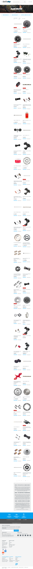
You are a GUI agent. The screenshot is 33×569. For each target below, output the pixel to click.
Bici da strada (11, 558)
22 (25, 480)
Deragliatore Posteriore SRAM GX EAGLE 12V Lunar (18, 59)
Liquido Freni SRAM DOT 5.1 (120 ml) (27, 120)
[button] (2, 2)
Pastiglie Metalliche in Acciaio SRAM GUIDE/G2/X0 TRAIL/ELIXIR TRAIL (18, 197)
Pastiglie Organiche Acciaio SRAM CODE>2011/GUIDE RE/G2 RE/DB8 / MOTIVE (18, 182)
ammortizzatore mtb (21, 504)
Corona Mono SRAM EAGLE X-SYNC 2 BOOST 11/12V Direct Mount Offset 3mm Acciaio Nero (26, 243)
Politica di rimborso (21, 567)
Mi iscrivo (16, 530)
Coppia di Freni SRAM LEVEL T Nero (17, 412)
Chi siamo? (3, 541)
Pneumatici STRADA (4, 561)
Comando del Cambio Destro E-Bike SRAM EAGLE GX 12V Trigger (27, 427)
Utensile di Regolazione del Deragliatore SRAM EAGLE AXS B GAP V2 (27, 321)
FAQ (9, 541)
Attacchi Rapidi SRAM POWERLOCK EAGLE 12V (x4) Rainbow (17, 458)
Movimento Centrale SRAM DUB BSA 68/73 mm (17, 151)
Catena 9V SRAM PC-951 (26, 366)
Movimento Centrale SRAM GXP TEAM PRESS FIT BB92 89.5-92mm (27, 442)
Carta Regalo (10, 546)
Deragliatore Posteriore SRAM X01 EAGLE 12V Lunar (26, 351)
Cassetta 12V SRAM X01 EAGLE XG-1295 (26, 305)
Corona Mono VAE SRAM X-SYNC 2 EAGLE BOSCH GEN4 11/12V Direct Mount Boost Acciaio (27, 473)
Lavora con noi (4, 546)
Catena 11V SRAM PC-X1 (26, 89)
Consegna (10, 542)
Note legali (9, 567)
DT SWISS (16, 561)
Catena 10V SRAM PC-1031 (26, 381)
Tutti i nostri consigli (4, 542)
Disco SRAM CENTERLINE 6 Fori (17, 242)
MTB (10, 557)
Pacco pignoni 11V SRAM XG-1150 (18, 74)
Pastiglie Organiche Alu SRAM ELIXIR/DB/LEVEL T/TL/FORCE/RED (17, 336)
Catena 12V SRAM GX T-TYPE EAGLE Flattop (26, 258)
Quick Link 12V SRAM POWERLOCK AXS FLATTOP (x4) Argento (17, 290)
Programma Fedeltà (4, 543)
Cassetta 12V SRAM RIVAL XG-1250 (26, 397)
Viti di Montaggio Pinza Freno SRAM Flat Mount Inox (17, 442)
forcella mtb (17, 504)
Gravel (10, 559)
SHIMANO (16, 557)
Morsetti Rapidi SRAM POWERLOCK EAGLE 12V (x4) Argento (17, 259)
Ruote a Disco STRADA (5, 560)
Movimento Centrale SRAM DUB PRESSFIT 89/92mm (17, 105)
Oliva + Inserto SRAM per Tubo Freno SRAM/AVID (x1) (17, 351)
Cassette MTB (4, 557)
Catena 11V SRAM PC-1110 (26, 135)
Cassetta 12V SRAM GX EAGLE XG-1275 (27, 29)
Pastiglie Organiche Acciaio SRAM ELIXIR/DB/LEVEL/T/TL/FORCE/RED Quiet (27, 60)
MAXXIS (16, 559)
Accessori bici (11, 561)
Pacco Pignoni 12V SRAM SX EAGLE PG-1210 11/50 (17, 44)
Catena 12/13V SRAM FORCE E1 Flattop (17, 473)
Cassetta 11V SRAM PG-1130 (26, 74)
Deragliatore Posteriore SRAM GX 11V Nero (27, 151)
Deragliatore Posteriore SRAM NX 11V (27, 197)
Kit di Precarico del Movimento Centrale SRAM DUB (17, 320)
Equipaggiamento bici (12, 560)
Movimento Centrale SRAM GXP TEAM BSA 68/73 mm (26, 274)
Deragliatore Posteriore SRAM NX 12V (27, 227)
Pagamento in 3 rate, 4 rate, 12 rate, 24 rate (12, 545)
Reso (9, 543)
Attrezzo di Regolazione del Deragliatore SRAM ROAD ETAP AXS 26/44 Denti (17, 382)
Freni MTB (3, 558)
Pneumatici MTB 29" (4, 559)
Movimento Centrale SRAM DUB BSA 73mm (26, 290)
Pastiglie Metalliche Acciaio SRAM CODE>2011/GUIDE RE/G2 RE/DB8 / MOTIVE (27, 105)
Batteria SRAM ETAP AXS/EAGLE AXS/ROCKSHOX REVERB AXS (17, 90)
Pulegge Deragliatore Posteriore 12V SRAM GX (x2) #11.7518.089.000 (18, 136)
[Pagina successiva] (28, 480)
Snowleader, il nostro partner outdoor (4, 547)
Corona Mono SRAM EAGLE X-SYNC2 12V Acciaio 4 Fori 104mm (26, 412)
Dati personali (26, 567)
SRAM (16, 558)
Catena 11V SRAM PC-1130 (17, 120)
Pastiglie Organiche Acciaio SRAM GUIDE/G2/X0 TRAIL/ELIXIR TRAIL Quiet (18, 228)
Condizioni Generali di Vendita (14, 567)
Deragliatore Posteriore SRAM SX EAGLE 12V (27, 336)
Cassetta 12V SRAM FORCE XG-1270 (17, 397)
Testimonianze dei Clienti (4, 545)
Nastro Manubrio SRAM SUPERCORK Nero (16, 366)
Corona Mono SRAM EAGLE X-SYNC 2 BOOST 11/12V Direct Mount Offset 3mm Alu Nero (17, 275)
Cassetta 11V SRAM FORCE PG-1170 (17, 305)
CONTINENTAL (17, 560)
